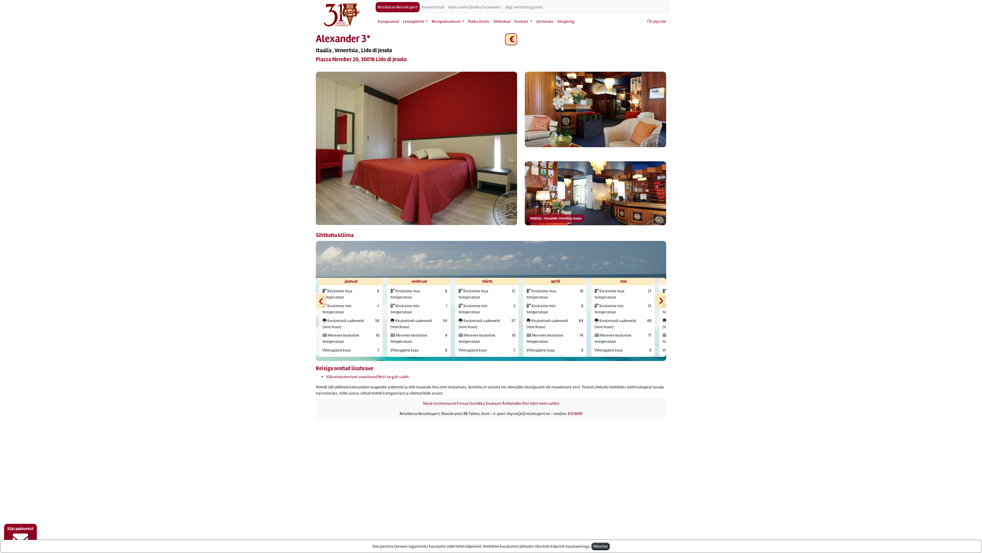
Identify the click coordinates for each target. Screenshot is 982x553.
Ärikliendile (511, 403)
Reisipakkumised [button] (446, 21)
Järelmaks (545, 21)
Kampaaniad (388, 21)
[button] (416, 148)
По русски (656, 21)
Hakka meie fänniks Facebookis (474, 7)
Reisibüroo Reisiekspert (398, 7)
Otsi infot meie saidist (540, 403)
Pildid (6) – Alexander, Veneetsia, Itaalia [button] (556, 218)
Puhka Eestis (478, 21)
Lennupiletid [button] (414, 21)
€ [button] (511, 39)
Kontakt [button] (522, 21)
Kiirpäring (565, 21)
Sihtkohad (502, 21)
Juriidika (478, 403)
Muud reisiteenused (439, 403)
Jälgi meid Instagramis (524, 7)
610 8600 (575, 413)
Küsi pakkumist (20, 528)
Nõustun (600, 546)
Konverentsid (433, 7)
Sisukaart (493, 403)
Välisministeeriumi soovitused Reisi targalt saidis (367, 376)
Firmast (463, 403)
